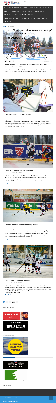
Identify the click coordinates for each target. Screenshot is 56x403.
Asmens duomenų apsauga (10, 14)
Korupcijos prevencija (10, 11)
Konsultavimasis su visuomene (11, 18)
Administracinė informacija (24, 11)
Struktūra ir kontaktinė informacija (18, 7)
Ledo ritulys (20, 66)
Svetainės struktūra (26, 18)
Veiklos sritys (34, 7)
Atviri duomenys (44, 11)
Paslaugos (36, 11)
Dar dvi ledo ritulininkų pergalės (17, 280)
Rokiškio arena (8, 21)
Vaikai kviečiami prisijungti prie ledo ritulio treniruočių (27, 64)
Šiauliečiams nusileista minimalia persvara (21, 225)
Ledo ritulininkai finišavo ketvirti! (18, 115)
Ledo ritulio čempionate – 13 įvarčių (19, 170)
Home (4, 26)
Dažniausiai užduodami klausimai (27, 14)
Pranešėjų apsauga (44, 7)
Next (13, 302)
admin (7, 66)
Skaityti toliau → (9, 129)
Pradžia (6, 7)
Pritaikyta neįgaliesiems (8, 310)
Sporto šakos (36, 18)
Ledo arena (45, 18)
